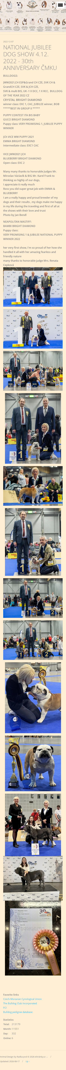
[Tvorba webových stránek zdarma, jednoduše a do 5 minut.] (47, 1057)
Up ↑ (28, 1061)
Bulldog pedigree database (18, 1012)
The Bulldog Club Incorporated (20, 1003)
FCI (5, 1007)
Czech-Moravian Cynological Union (22, 999)
